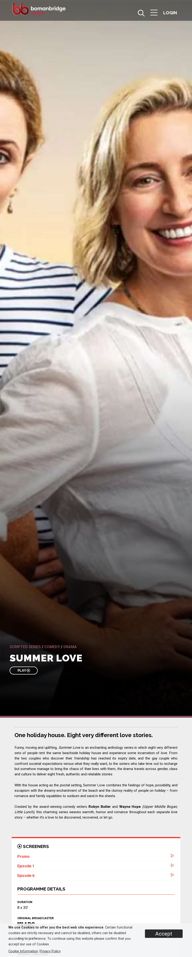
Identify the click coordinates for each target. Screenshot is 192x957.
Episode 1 (25, 866)
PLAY (22, 670)
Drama (70, 647)
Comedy (52, 647)
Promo (23, 856)
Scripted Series (25, 647)
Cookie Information (23, 951)
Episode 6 (25, 875)
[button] (154, 13)
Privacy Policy (50, 951)
